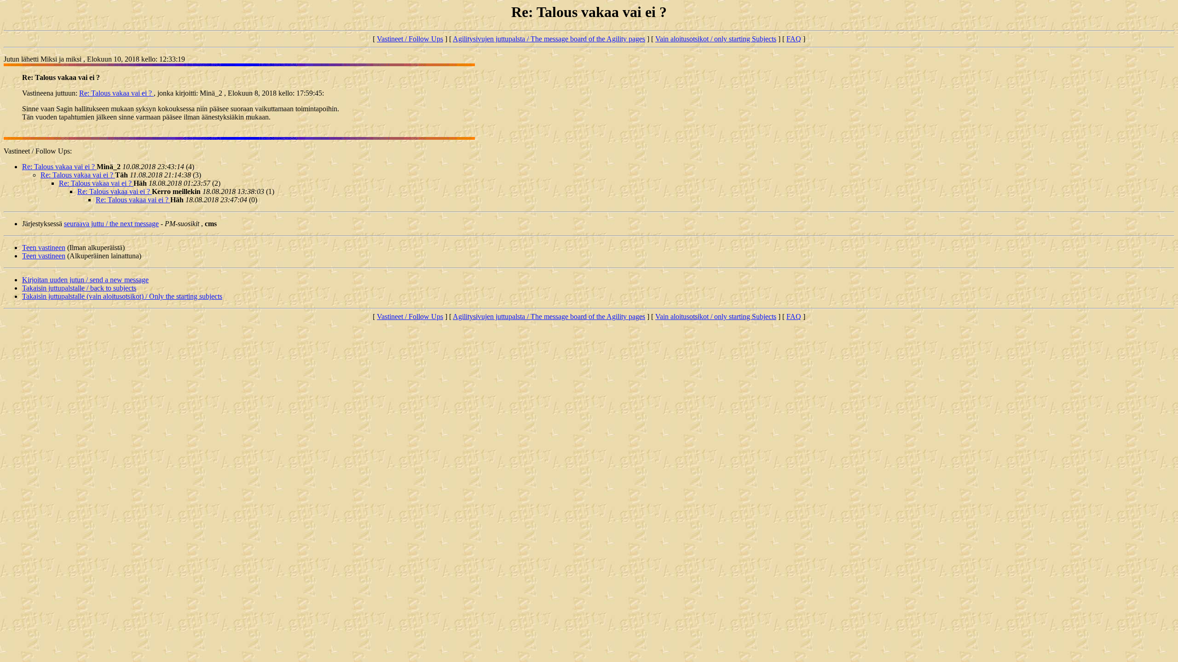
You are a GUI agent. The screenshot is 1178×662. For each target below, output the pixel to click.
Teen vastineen (43, 247)
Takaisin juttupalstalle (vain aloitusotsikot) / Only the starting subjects (122, 296)
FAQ (793, 39)
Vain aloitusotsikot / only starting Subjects (715, 39)
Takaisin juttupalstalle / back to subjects (79, 288)
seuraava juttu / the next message (111, 224)
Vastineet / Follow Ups (410, 39)
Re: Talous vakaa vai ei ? (116, 93)
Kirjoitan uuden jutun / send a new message (85, 280)
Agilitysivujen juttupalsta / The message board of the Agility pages (549, 39)
